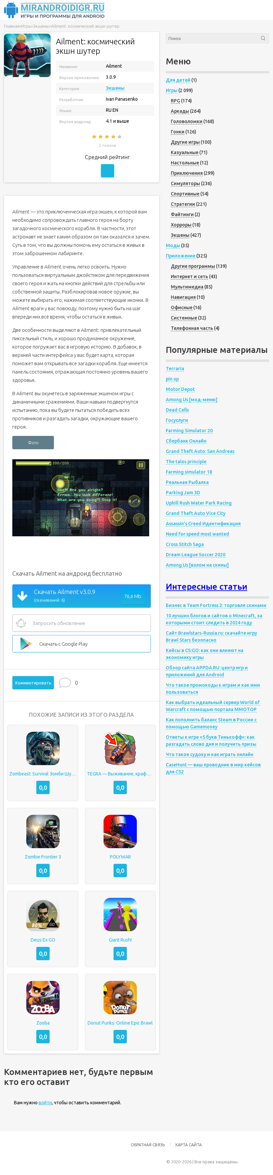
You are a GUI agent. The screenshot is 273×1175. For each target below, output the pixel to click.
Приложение (180, 255)
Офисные (181, 307)
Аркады (180, 111)
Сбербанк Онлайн (186, 441)
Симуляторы (185, 183)
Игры (171, 90)
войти (45, 1102)
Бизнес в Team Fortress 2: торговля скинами (216, 605)
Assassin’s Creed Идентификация (203, 523)
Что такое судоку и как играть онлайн (209, 754)
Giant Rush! (120, 940)
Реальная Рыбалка (187, 482)
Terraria (175, 368)
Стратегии (183, 204)
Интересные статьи (206, 586)
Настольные (185, 162)
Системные (184, 318)
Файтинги (182, 214)
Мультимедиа (187, 286)
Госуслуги (177, 420)
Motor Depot (180, 389)
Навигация (183, 297)
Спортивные (185, 193)
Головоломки (186, 121)
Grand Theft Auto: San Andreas (200, 451)
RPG (175, 100)
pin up (172, 379)
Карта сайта (188, 1145)
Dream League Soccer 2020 (195, 554)
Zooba (43, 1023)
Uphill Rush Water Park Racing (199, 503)
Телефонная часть (192, 328)
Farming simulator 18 (189, 472)
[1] (94, 137)
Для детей (178, 80)
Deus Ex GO (43, 940)
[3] (107, 137)
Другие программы (193, 266)
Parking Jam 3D (183, 492)
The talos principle (186, 461)
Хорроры (181, 224)
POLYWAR (120, 856)
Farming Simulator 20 (189, 430)
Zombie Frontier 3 (43, 856)
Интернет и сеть (189, 276)
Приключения (187, 173)
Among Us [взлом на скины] (197, 565)
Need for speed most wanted (197, 534)
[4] (113, 137)
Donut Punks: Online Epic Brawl (120, 1023)
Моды (173, 245)
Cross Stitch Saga (185, 544)
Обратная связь (148, 1145)
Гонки (177, 131)
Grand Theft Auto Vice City (195, 513)
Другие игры (185, 142)
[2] (101, 137)
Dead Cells (177, 410)
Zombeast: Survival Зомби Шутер (42, 773)
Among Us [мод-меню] (191, 399)
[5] (120, 137)
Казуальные (184, 152)
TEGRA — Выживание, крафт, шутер (120, 773)
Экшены (115, 88)
